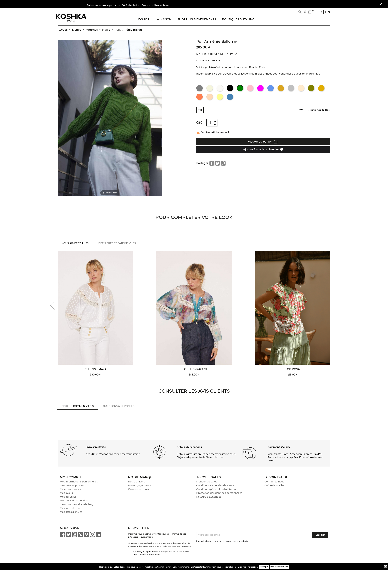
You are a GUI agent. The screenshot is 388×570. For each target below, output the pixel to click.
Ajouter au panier (260, 141)
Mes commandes (70, 489)
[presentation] (55, 305)
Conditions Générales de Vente (215, 485)
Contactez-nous (274, 481)
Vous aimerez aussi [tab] (75, 243)
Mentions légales (206, 481)
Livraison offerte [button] (96, 447)
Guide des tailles (318, 110)
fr (319, 12)
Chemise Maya (95, 369)
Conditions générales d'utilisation (216, 489)
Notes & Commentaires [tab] (78, 406)
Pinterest (223, 163)
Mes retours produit (72, 485)
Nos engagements (139, 485)
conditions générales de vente (169, 552)
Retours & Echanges (208, 497)
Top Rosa (292, 369)
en (327, 12)
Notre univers (136, 481)
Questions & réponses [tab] (118, 406)
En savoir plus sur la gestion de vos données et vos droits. (222, 541)
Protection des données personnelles (219, 493)
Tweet (217, 163)
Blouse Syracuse (194, 369)
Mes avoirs (66, 493)
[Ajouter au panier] (137, 278)
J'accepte (264, 567)
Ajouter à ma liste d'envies (263, 149)
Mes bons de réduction (74, 500)
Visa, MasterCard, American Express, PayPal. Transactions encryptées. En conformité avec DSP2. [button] (295, 457)
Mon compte (71, 477)
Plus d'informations (279, 567)
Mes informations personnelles (79, 481)
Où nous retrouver (139, 489)
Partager (211, 163)
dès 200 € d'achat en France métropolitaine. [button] (113, 454)
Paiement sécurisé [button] (279, 447)
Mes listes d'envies (71, 512)
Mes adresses (68, 497)
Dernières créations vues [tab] (117, 243)
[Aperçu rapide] (137, 268)
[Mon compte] (305, 11)
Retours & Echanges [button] (189, 447)
